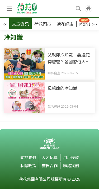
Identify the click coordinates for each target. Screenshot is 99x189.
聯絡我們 (71, 165)
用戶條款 (71, 157)
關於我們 (28, 157)
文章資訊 (20, 24)
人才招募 (50, 157)
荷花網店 (65, 24)
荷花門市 (42, 24)
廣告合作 (50, 165)
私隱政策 (28, 165)
